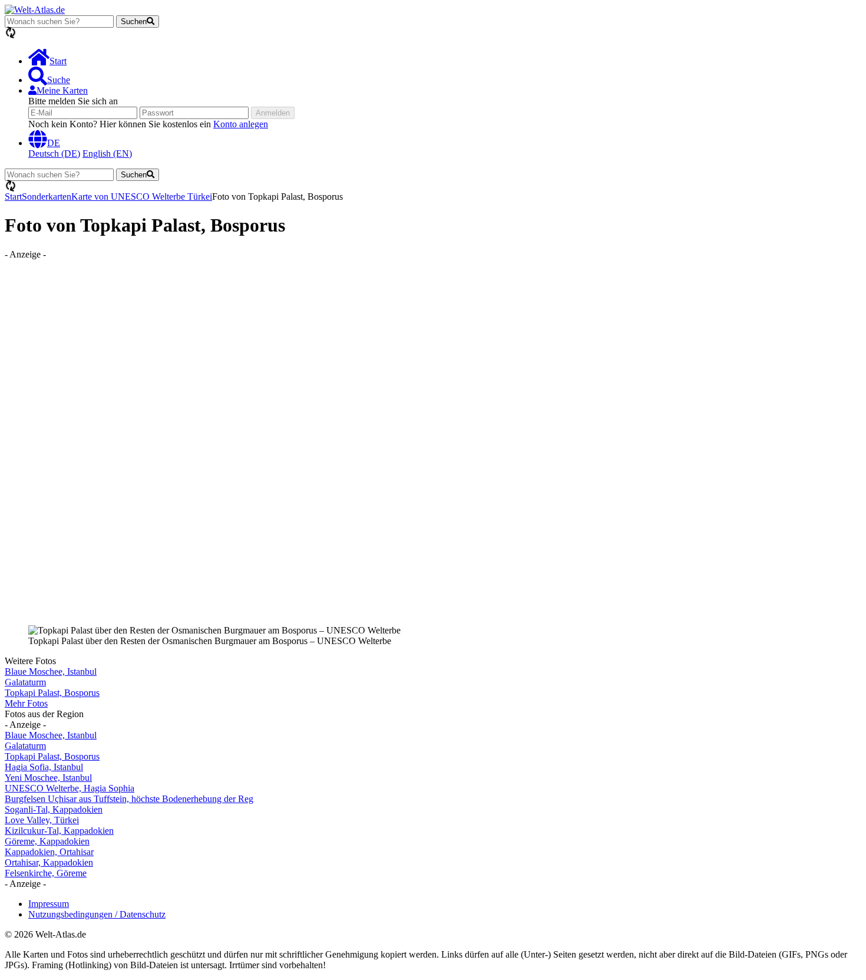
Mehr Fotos (26, 703)
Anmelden (273, 112)
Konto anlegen (240, 124)
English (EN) (107, 154)
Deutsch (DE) (54, 154)
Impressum (48, 904)
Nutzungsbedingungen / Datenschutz (97, 914)
